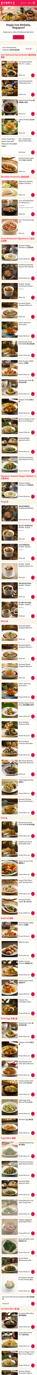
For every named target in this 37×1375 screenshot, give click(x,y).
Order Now (18, 37)
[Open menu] (34, 3)
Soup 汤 (28, 49)
